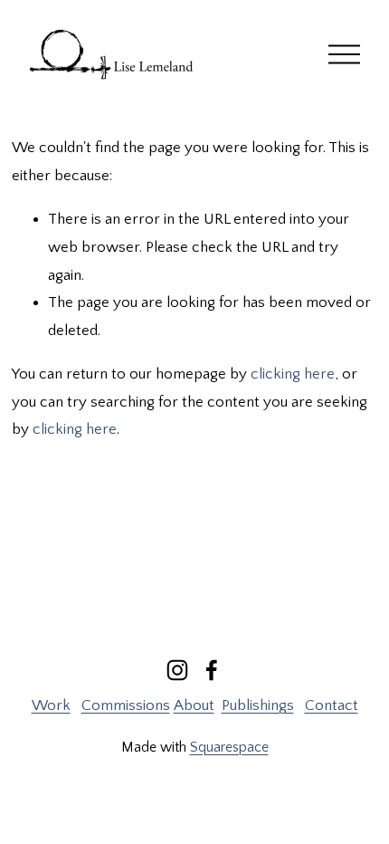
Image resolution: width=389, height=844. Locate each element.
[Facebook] (212, 670)
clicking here (293, 374)
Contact (331, 705)
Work (51, 705)
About (194, 705)
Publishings (258, 705)
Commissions (125, 705)
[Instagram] (177, 670)
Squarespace (229, 747)
